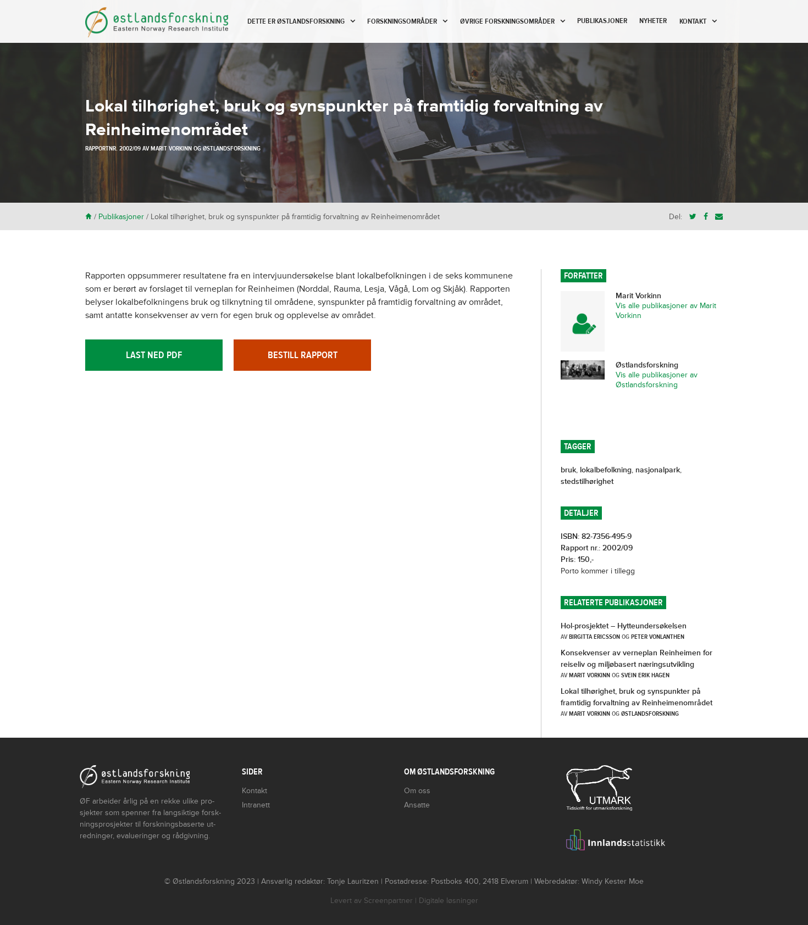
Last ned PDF (154, 355)
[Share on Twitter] (692, 216)
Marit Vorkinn (171, 148)
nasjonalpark (657, 470)
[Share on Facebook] (706, 216)
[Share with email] (719, 216)
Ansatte (417, 805)
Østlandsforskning (232, 148)
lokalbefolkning (606, 470)
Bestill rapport (302, 355)
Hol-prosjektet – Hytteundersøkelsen (624, 626)
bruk (568, 470)
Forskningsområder (402, 21)
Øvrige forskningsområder (507, 21)
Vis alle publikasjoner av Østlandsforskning (657, 379)
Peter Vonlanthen (657, 636)
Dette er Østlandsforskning (296, 21)
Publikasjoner (602, 21)
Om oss (417, 790)
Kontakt (692, 21)
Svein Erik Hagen (645, 675)
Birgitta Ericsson (594, 636)
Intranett (256, 805)
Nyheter (653, 21)
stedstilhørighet (587, 481)
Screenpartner (388, 900)
